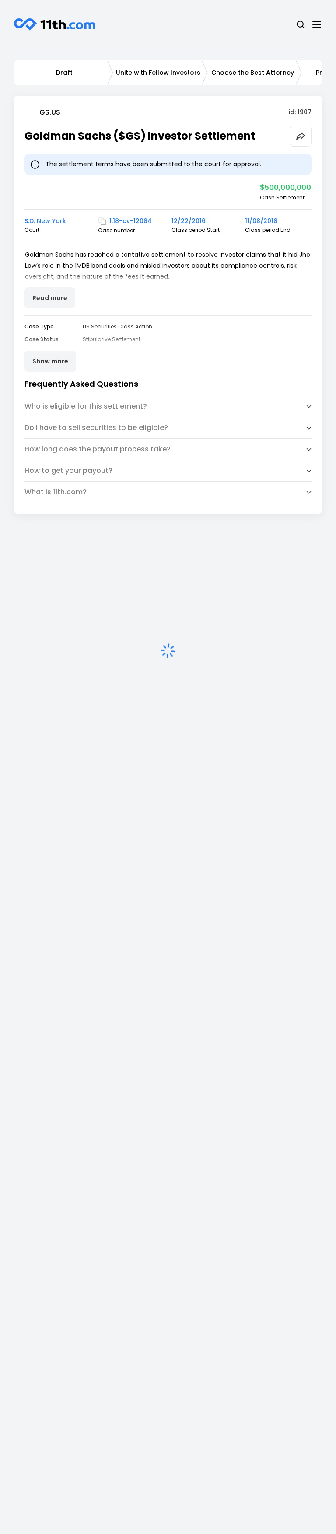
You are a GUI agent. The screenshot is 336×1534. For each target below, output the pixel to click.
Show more (50, 361)
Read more (49, 298)
